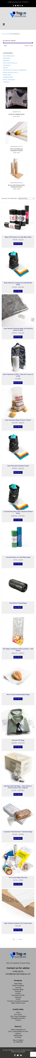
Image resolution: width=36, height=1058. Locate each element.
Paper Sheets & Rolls (18, 1003)
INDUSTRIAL (7, 65)
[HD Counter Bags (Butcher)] (18, 859)
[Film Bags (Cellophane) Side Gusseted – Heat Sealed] (18, 630)
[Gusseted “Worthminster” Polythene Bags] (18, 813)
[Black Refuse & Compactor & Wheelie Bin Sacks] (18, 265)
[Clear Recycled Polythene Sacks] (18, 448)
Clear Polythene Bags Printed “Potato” (18, 420)
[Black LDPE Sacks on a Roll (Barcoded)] (18, 219)
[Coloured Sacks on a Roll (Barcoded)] (18, 539)
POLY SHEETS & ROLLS (10, 63)
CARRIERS (6, 60)
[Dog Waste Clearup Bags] (18, 585)
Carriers (18, 993)
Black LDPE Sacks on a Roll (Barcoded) (18, 237)
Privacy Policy (25, 963)
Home (3, 34)
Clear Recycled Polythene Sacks (18, 466)
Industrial (18, 997)
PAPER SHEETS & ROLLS (10, 72)
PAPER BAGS (7, 75)
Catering (18, 987)
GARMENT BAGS (8, 77)
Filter (5, 45)
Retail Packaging (18, 985)
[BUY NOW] (25, 90)
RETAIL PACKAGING (9, 79)
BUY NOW (18, 243)
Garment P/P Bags (18, 740)
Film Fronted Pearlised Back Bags (18, 694)
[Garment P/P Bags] (18, 722)
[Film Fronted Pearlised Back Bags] (18, 676)
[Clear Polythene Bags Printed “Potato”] (18, 402)
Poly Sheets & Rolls (18, 995)
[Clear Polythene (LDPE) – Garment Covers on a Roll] (18, 356)
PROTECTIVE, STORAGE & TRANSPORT (15, 70)
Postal (18, 999)
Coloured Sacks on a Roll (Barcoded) (18, 557)
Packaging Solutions (18, 1018)
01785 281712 (25, 2)
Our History (18, 1014)
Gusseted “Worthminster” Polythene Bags (18, 832)
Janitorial (18, 991)
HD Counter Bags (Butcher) (18, 877)
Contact (18, 1020)
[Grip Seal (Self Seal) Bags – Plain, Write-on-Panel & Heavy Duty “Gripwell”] (18, 768)
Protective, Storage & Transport (18, 1001)
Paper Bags (18, 983)
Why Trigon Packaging (18, 1016)
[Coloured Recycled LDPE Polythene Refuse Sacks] (18, 493)
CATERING (6, 82)
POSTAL (5, 68)
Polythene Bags (18, 989)
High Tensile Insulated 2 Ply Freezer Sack (18, 923)
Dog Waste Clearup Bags (18, 603)
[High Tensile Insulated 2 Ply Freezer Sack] (18, 905)
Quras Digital (21, 1051)
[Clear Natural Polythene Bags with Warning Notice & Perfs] (18, 310)
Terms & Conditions (13, 963)
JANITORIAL (6, 58)
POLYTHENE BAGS (8, 56)
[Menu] (4, 24)
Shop (7, 34)
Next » (21, 939)
